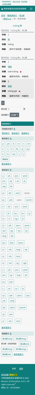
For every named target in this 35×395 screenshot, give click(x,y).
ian (19, 230)
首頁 (3, 15)
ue (3, 314)
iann (18, 225)
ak (11, 186)
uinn (18, 321)
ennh (25, 206)
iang (4, 235)
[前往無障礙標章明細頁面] (13, 374)
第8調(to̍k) (6, 354)
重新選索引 (6, 163)
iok (26, 249)
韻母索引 (16, 133)
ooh (11, 281)
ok (26, 275)
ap (11, 181)
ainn (18, 193)
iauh (12, 242)
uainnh (22, 307)
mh (10, 263)
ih (8, 213)
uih (10, 321)
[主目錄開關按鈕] (31, 9)
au (3, 199)
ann (16, 175)
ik (23, 218)
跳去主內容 (16, 1)
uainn (12, 307)
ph (8, 143)
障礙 (10, 86)
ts (8, 154)
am (3, 181)
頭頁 (21, 368)
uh (9, 288)
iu (3, 256)
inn (15, 213)
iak (12, 235)
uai (3, 307)
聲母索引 (6, 133)
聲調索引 (25, 133)
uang (12, 300)
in (3, 218)
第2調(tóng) (21, 338)
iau (3, 242)
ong (18, 275)
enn (16, 206)
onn (16, 269)
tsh (13, 154)
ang (4, 186)
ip (29, 213)
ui (3, 321)
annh (25, 175)
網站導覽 (24, 1)
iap (11, 230)
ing (16, 218)
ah (9, 175)
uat (3, 300)
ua (3, 295)
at (24, 181)
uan (27, 295)
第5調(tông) (7, 349)
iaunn (20, 242)
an (18, 181)
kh (17, 148)
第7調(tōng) (21, 349)
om (3, 275)
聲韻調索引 (12, 15)
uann (19, 295)
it (9, 218)
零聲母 (5, 159)
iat (26, 230)
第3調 (21, 15)
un (16, 288)
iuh (10, 256)
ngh (24, 263)
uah (10, 295)
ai (3, 193)
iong (18, 249)
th (29, 143)
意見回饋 (5, 374)
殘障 (10, 66)
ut (23, 288)
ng (27, 148)
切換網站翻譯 (6, 4)
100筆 (13, 115)
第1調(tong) (7, 338)
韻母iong (7, 18)
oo (3, 281)
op (11, 275)
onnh (25, 269)
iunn (18, 256)
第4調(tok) (24, 343)
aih (10, 193)
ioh (10, 249)
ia (3, 225)
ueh (10, 314)
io (3, 249)
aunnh (29, 199)
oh (9, 269)
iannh (26, 225)
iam (4, 230)
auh (10, 199)
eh (9, 206)
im (22, 213)
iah (10, 225)
